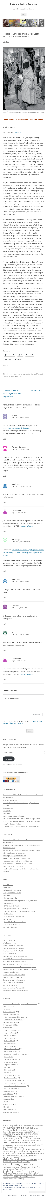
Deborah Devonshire (18, 1142)
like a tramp (17, 1157)
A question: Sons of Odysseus (13, 866)
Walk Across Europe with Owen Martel (15, 991)
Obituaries (6, 1028)
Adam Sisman (27, 1125)
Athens (36, 1128)
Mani (5, 1067)
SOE (26, 1168)
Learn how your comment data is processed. (22, 722)
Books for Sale (7, 1006)
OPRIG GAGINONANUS (11, 906)
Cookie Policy (7, 1189)
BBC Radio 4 (22, 1132)
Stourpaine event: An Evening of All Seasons (17, 861)
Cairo (35, 1136)
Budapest (25, 1136)
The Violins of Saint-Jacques (13, 1081)
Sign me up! (8, 759)
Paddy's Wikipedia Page (11, 972)
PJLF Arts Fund (7, 1099)
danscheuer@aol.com (27, 526)
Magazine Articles (10, 1065)
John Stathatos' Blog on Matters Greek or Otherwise (20, 969)
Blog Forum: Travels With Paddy (13, 951)
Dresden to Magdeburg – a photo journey (16, 858)
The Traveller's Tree (10, 1078)
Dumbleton (14, 1145)
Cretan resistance (22, 1140)
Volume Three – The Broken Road (15, 1086)
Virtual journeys (8, 1110)
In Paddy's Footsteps (9, 1014)
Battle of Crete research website (13, 948)
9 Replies (6, 42)
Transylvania (8, 1174)
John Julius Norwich (29, 1153)
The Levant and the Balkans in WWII (14, 980)
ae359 (14, 415)
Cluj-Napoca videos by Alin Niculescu (15, 956)
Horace (15, 1147)
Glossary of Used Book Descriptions (15, 961)
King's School (33, 1155)
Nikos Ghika (26, 1162)
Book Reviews (8, 1057)
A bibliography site (9, 940)
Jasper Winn (6, 1151)
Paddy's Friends (8, 1094)
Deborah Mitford (32, 1143)
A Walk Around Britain (10, 943)
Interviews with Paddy (10, 1022)
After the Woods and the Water (13, 946)
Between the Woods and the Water (15, 1054)
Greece (39, 1145)
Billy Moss (7, 1136)
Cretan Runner (36, 1140)
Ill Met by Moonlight (10, 898)
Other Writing (8, 1070)
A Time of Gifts (9, 1046)
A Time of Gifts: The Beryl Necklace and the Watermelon (21, 827)
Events (5, 1009)
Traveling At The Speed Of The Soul (14, 856)
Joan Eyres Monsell (16, 1151)
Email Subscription (9, 739)
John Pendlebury (8, 1155)
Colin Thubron (8, 1140)
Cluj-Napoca (36, 1138)
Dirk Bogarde (7, 1145)
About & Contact (8, 808)
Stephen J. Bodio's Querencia (12, 977)
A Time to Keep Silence (11, 1049)
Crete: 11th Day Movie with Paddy (14, 816)
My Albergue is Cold (9, 1025)
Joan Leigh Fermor (32, 1151)
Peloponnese (25, 1167)
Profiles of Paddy (9, 1041)
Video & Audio (7, 919)
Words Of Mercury (10, 1088)
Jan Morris (40, 1149)
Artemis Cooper (24, 1127)
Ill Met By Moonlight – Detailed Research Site (17, 964)
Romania (6, 1102)
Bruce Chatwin (17, 1136)
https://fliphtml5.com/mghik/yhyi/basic (16, 428)
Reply (4, 439)
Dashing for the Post (10, 1059)
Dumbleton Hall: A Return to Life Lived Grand (17, 864)
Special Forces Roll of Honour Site (14, 975)
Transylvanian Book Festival (13, 1020)
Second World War (15, 1169)
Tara (32, 1171)
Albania (41, 1125)
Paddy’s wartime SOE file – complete (16, 909)
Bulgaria (31, 1136)
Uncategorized (24, 374)
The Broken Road (9, 1173)
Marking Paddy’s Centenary (12, 890)
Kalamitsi (16, 1156)
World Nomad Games (10, 1112)
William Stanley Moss (24, 1176)
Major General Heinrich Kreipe (20, 1159)
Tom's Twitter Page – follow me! (13, 983)
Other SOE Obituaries (11, 1030)
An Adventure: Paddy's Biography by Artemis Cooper (20, 1004)
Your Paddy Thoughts (10, 927)
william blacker (38, 1175)
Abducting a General (10, 1051)
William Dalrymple (8, 1177)
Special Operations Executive (17, 1171)
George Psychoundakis (26, 1145)
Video (4, 1107)
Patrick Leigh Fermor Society (12, 1096)
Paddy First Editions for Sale (12, 824)
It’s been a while (37, 390)
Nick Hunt (17, 1161)
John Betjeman (7, 1153)
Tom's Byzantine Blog (10, 985)
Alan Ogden (35, 1125)
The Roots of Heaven (11, 1075)
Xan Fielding (19, 1178)
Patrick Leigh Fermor (23, 4)
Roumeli (6, 1073)
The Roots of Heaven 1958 (12, 924)
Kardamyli (24, 1155)
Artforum (18, 132)
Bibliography (7, 811)
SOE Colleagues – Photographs (14, 917)
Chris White (25, 1138)
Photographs (7, 813)
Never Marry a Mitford (10, 800)
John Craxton (17, 1153)
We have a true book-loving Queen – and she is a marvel (21, 850)
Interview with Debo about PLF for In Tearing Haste (19, 967)
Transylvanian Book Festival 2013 (14, 988)
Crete (6, 1142)
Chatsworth (6, 1138)
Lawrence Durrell (8, 1157)
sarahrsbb (16, 484)
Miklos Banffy (7, 1162)
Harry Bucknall (8, 1147)
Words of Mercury (8, 1178)
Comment (36, 714)
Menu (23, 14)
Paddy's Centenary (9, 1091)
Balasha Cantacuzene (10, 1132)
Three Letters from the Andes (13, 1083)
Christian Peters (14, 1138)
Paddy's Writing (8, 1043)
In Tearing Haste (9, 1062)
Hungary (21, 1147)
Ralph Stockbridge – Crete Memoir (14, 853)
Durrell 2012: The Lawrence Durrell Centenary (18, 959)
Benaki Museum (32, 1132)
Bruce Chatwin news (9, 954)
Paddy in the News (9, 1033)
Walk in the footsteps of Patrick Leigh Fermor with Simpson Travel (12, 393)
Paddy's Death (9, 1036)
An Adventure (9, 1127)
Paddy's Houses (9, 1038)
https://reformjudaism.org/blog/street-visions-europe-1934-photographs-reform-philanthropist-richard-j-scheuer (23, 552)
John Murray (40, 1153)
